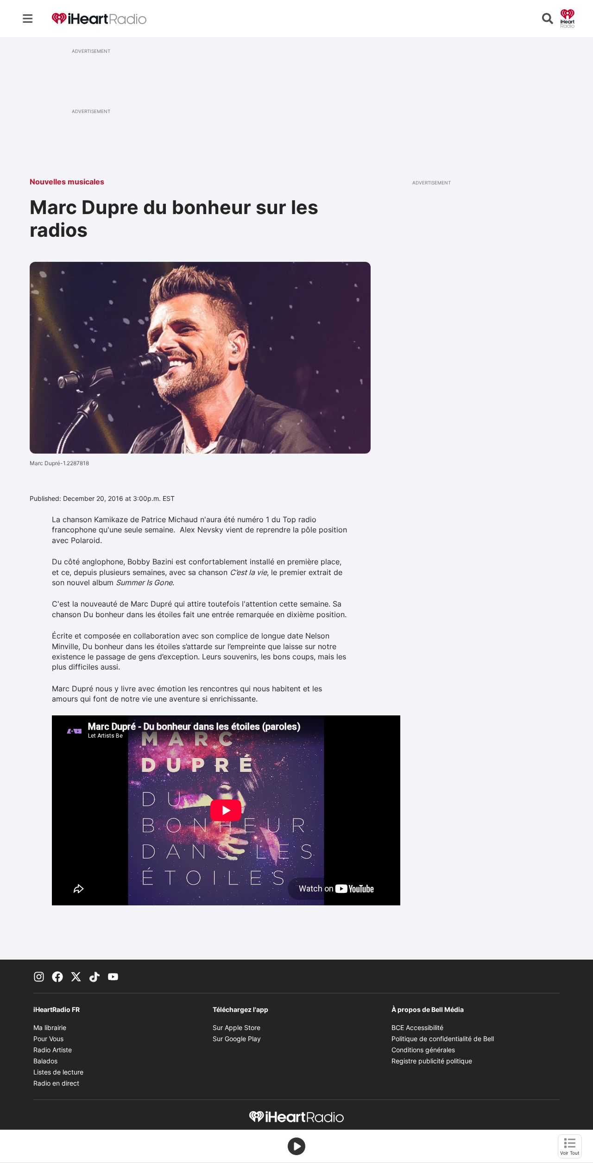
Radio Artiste (52, 1050)
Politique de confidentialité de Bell (442, 1039)
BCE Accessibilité (417, 1027)
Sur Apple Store (236, 1027)
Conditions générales (423, 1050)
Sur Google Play (237, 1039)
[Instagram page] (38, 976)
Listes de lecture (58, 1072)
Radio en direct (56, 1083)
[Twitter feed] (76, 976)
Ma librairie (49, 1027)
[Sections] (28, 18)
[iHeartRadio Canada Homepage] (99, 19)
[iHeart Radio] (567, 17)
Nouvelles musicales (67, 181)
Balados (45, 1061)
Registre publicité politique (431, 1061)
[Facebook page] (57, 976)
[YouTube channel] (113, 976)
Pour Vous (48, 1039)
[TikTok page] (94, 976)
